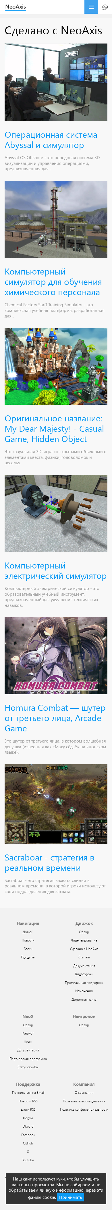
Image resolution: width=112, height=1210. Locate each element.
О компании (84, 1092)
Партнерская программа (28, 1058)
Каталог (28, 1033)
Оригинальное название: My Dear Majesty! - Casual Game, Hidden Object (54, 428)
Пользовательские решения (84, 1101)
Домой (28, 931)
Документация (84, 965)
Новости (28, 940)
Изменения (84, 990)
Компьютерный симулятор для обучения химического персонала (53, 281)
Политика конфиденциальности (84, 1109)
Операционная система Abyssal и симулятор (51, 139)
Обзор (84, 931)
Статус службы (28, 1067)
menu (91, 7)
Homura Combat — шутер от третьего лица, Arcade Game (55, 717)
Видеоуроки (84, 974)
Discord (28, 1126)
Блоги (28, 948)
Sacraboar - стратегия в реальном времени (49, 862)
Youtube (28, 1160)
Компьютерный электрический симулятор (56, 570)
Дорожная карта (84, 999)
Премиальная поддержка (84, 982)
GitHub (28, 1143)
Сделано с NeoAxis (84, 948)
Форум (28, 1118)
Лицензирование (84, 940)
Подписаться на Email (28, 1092)
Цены (28, 1041)
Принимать (70, 1197)
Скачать (84, 957)
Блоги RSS (28, 1109)
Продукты (28, 957)
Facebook (28, 1134)
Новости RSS (28, 1101)
